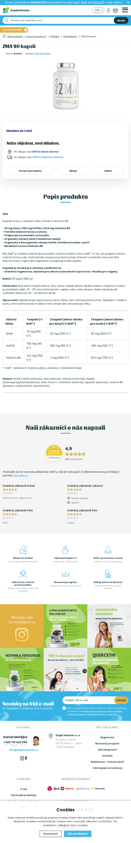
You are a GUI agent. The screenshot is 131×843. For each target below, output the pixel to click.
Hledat (121, 20)
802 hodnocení (73, 459)
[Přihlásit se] (108, 10)
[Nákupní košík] (115, 10)
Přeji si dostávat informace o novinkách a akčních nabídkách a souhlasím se (97, 711)
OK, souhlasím (78, 834)
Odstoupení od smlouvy (107, 768)
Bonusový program (107, 743)
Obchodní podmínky (23, 795)
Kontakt (107, 755)
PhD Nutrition (43, 53)
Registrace (107, 737)
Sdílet (108, 171)
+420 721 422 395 (15, 742)
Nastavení (50, 834)
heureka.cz (20, 475)
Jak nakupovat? (107, 749)
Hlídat (73, 171)
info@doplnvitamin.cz (23, 750)
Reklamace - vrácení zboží (107, 762)
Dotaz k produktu (30, 171)
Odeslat (121, 700)
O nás (23, 789)
